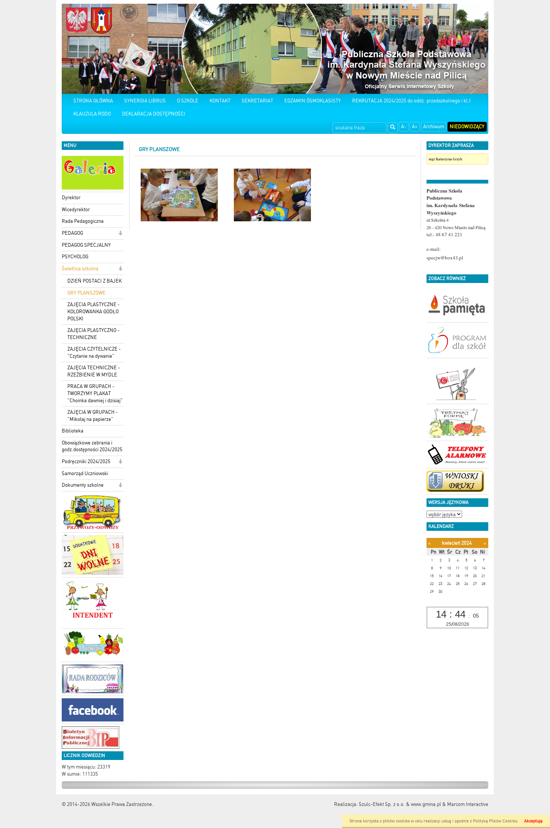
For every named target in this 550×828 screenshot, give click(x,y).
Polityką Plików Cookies (495, 821)
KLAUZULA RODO (92, 114)
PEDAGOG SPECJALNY (86, 245)
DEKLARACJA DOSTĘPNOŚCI (153, 114)
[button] (120, 234)
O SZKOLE (187, 101)
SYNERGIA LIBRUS (145, 101)
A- (403, 126)
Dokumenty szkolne (83, 485)
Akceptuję (533, 821)
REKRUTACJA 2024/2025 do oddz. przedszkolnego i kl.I (411, 101)
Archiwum (433, 126)
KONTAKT (220, 101)
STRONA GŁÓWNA (93, 101)
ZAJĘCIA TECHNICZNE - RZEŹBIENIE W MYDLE (93, 371)
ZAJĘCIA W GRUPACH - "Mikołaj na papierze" (92, 415)
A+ (415, 126)
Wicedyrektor (76, 209)
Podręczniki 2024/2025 (86, 461)
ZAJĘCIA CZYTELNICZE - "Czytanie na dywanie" (94, 352)
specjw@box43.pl (445, 257)
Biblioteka (72, 431)
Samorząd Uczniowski (85, 473)
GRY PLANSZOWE (86, 293)
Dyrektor (71, 197)
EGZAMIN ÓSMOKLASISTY (312, 101)
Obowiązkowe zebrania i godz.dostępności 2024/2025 (92, 446)
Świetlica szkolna (80, 268)
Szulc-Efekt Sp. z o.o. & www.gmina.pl (400, 804)
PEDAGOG (72, 233)
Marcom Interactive (467, 804)
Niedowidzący (467, 126)
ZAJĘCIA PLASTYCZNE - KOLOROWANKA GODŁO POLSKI (93, 311)
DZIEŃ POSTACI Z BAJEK (94, 281)
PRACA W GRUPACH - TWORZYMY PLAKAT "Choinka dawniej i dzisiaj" (95, 393)
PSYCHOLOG (75, 256)
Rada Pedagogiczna (83, 221)
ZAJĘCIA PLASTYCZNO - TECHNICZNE (93, 333)
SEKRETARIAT (257, 101)
